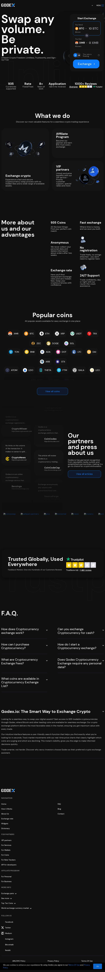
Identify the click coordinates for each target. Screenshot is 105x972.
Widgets (4, 823)
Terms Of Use (87, 961)
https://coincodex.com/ (51, 441)
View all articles (84, 474)
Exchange (85, 64)
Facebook (9, 922)
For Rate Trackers (8, 860)
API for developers (8, 865)
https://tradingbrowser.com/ (53, 410)
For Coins (5, 855)
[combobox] (90, 5)
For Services (6, 845)
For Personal (6, 876)
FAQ (59, 804)
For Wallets (5, 850)
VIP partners (6, 840)
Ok (97, 966)
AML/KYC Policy (18, 961)
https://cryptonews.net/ (19, 460)
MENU (98, 5)
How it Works (6, 809)
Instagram (9, 939)
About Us (5, 814)
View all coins (52, 391)
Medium (8, 933)
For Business (6, 881)
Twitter (8, 928)
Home (3, 804)
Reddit (7, 950)
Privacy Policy (53, 961)
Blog (59, 809)
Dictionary (5, 828)
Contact (61, 814)
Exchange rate (7, 819)
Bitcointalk (9, 944)
